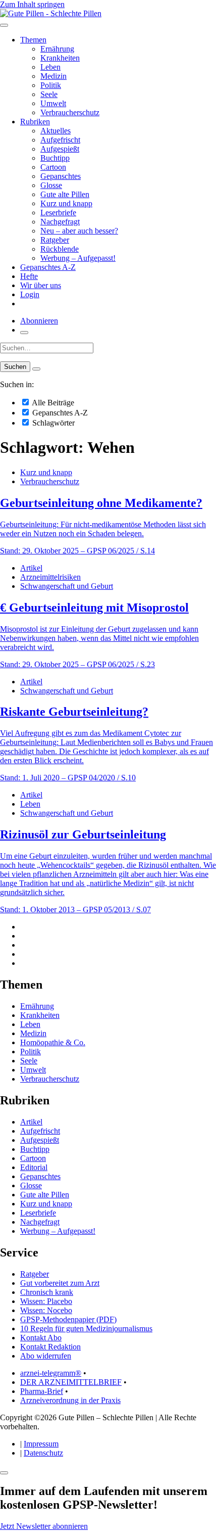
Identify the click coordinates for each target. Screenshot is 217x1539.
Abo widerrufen (45, 1355)
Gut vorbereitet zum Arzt (59, 1283)
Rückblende (59, 249)
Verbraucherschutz (69, 112)
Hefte (29, 276)
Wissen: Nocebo (46, 1310)
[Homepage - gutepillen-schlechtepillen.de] (50, 13)
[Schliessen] (4, 1472)
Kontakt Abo (41, 1337)
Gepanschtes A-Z (48, 267)
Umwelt (53, 103)
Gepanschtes (60, 176)
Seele (49, 94)
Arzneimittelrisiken (50, 577)
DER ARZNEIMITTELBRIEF (71, 1382)
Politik (50, 85)
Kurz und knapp (66, 203)
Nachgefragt (60, 221)
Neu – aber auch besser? (79, 230)
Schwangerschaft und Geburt (66, 586)
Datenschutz (43, 1453)
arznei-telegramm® (50, 1373)
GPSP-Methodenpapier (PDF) (68, 1319)
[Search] (36, 368)
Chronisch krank (46, 1292)
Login (29, 294)
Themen (33, 39)
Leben (50, 67)
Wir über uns (40, 285)
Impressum (41, 1443)
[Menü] (4, 25)
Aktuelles (55, 130)
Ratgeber (54, 240)
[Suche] (24, 332)
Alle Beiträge (52, 402)
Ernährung (57, 48)
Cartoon (53, 167)
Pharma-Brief (41, 1391)
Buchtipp (55, 158)
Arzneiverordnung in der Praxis (70, 1400)
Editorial (33, 1167)
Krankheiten (60, 58)
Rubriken (35, 121)
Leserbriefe (58, 212)
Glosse (51, 185)
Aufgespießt (59, 149)
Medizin (53, 76)
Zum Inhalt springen (32, 4)
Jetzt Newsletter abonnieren (44, 1526)
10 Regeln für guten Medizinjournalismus (86, 1328)
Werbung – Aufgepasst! (78, 258)
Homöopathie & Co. (52, 1042)
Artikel (31, 568)
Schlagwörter (52, 422)
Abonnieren (39, 320)
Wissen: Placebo (46, 1301)
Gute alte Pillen (64, 194)
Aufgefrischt (60, 139)
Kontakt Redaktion (50, 1346)
